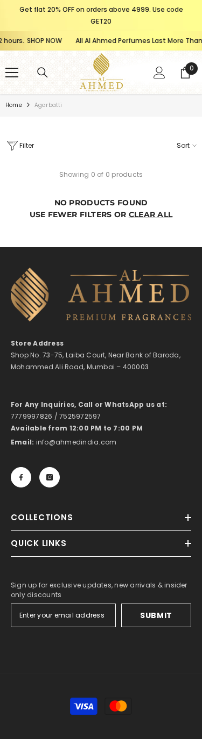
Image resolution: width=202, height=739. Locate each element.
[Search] (42, 72)
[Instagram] (49, 477)
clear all (151, 214)
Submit (156, 615)
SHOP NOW (40, 40)
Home (13, 105)
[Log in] (159, 72)
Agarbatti (48, 105)
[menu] (11, 72)
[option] (101, 15)
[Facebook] (21, 477)
